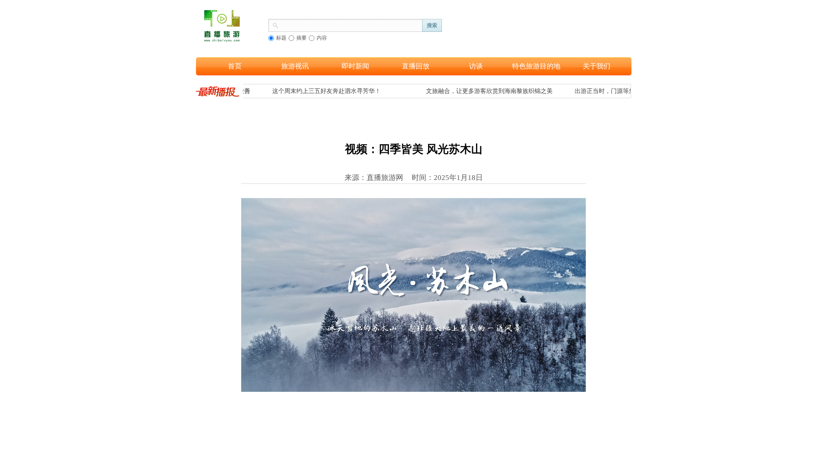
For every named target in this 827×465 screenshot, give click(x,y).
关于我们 (596, 66)
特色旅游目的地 (536, 66)
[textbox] (350, 24)
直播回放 (415, 66)
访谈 (476, 66)
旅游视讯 (295, 66)
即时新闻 (355, 66)
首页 (235, 66)
